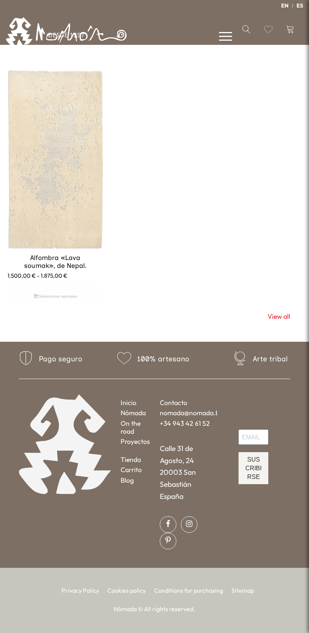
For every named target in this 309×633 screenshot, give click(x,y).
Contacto (173, 402)
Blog (127, 480)
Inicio (128, 402)
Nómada (133, 412)
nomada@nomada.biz (188, 412)
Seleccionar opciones (57, 296)
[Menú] (221, 35)
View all (279, 316)
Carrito (131, 469)
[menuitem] (285, 6)
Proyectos (135, 441)
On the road (131, 427)
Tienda (131, 459)
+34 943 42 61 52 (185, 423)
